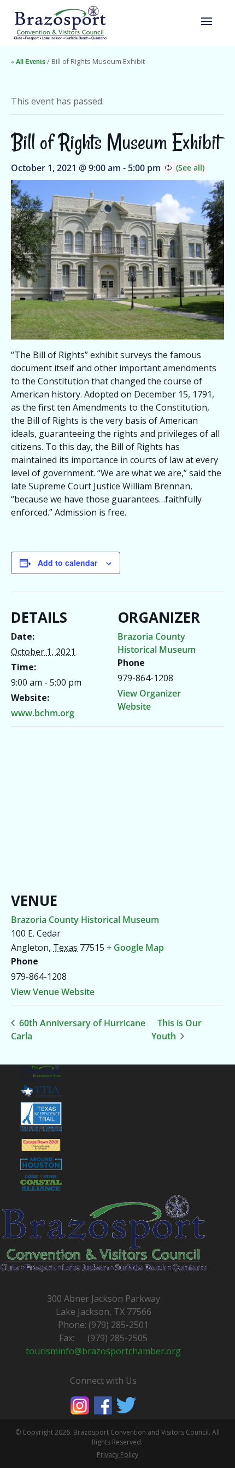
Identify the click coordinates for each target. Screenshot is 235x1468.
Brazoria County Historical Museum (85, 920)
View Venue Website (53, 992)
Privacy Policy (117, 1454)
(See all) (190, 167)
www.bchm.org (42, 713)
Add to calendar (67, 562)
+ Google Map (135, 947)
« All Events (28, 61)
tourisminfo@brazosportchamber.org (103, 1351)
